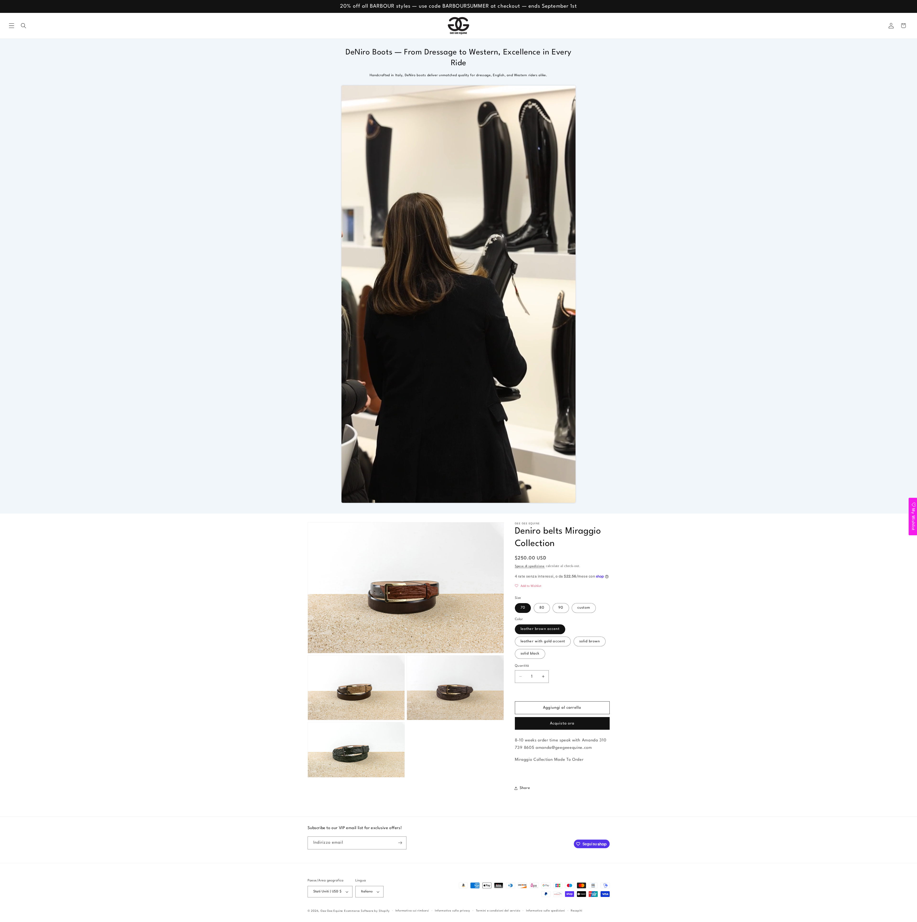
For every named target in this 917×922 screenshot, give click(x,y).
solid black (530, 653)
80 (541, 608)
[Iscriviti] (400, 842)
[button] (11, 26)
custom (583, 608)
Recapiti (576, 910)
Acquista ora (562, 723)
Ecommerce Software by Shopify (366, 911)
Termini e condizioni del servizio (498, 910)
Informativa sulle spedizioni (545, 910)
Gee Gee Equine (331, 911)
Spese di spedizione (530, 566)
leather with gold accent (543, 641)
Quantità (522, 665)
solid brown (589, 641)
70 (523, 608)
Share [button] (525, 788)
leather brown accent (540, 629)
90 (560, 608)
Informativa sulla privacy (452, 910)
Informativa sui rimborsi (412, 910)
